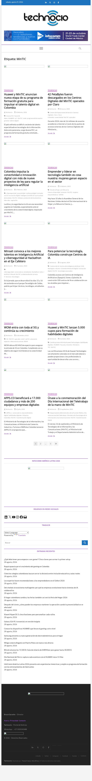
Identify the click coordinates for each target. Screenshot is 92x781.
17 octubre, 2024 (21, 266)
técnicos (9, 277)
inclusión (64, 192)
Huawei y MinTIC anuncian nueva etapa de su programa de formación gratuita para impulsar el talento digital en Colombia (23, 100)
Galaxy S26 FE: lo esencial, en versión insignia (22, 621)
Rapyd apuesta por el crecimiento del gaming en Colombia (26, 566)
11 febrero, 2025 (65, 186)
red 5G (27, 339)
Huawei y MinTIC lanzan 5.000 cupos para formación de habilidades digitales (66, 330)
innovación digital (14, 195)
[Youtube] (54, 745)
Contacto (22, 721)
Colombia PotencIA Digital (69, 268)
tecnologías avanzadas (65, 271)
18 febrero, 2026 (21, 112)
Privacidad (14, 721)
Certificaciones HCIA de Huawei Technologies (65, 342)
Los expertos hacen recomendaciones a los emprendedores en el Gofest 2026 (34, 581)
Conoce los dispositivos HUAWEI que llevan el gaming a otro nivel (29, 629)
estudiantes (27, 272)
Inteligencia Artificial (27, 195)
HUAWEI (11, 118)
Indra (41, 272)
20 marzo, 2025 (64, 109)
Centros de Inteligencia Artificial (70, 266)
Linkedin (38, 756)
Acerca (6, 721)
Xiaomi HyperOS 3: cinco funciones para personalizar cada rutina (29, 614)
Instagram (55, 756)
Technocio (8, 112)
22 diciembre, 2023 (22, 335)
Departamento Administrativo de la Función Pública (67, 413)
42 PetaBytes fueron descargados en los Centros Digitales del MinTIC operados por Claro (66, 99)
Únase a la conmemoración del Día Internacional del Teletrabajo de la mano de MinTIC (68, 401)
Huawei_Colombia (66, 345)
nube (24, 118)
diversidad (56, 192)
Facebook (65, 756)
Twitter (47, 756)
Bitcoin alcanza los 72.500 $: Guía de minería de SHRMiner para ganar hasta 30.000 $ (38, 650)
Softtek (61, 195)
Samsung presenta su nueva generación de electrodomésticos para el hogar (33, 636)
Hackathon (35, 272)
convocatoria (18, 272)
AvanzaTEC (10, 116)
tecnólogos (15, 277)
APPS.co (9, 413)
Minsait (12, 274)
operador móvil (19, 339)
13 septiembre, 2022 (66, 409)
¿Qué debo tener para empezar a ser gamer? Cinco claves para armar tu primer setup (37, 559)
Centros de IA (54, 266)
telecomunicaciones (16, 341)
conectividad (59, 117)
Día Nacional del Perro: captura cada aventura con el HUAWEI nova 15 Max (33, 657)
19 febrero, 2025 (21, 190)
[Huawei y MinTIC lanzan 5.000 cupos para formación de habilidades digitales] (68, 309)
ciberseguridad (11, 193)
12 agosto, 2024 (64, 262)
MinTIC (20, 118)
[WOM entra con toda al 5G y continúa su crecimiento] (24, 309)
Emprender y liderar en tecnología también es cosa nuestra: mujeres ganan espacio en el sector (67, 176)
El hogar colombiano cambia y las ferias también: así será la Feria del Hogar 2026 (35, 597)
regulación (14, 200)
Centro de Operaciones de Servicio (61, 112)
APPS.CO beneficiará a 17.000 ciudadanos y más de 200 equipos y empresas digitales (22, 401)
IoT (16, 118)
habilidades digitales (15, 415)
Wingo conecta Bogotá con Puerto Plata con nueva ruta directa (28, 643)
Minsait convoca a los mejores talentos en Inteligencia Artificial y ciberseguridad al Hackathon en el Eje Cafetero (24, 256)
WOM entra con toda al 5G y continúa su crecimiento (21, 328)
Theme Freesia (26, 761)
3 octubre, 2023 (64, 339)
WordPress (35, 761)
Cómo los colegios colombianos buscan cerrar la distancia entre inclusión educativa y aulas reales (42, 573)
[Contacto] (59, 745)
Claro (56, 115)
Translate (22, 535)
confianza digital (31, 193)
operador (72, 117)
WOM (26, 341)
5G (7, 339)
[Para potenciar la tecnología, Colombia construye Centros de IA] (68, 233)
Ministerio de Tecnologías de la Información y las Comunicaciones (67, 416)
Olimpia (20, 198)
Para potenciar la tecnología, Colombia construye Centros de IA (67, 254)
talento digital (14, 121)
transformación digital (24, 418)
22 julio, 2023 (20, 409)
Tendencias (8, 90)
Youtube (74, 756)
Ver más (9, 136)
